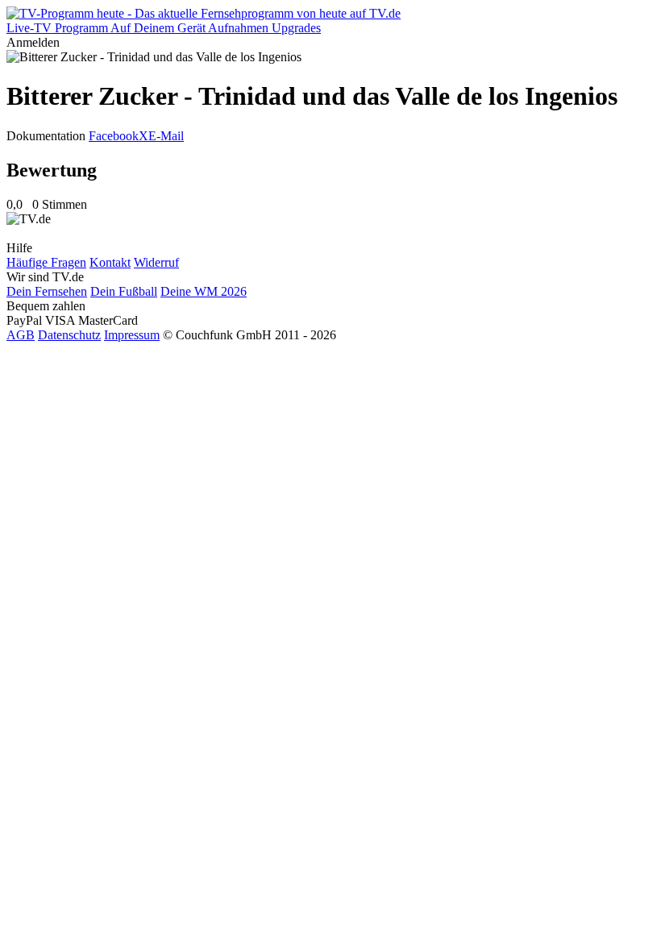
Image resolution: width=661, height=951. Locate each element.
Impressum (132, 335)
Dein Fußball (123, 291)
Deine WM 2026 (203, 291)
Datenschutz (69, 335)
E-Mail (166, 136)
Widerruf (156, 262)
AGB (20, 335)
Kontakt (110, 262)
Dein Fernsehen (46, 291)
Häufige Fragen (46, 262)
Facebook (114, 136)
